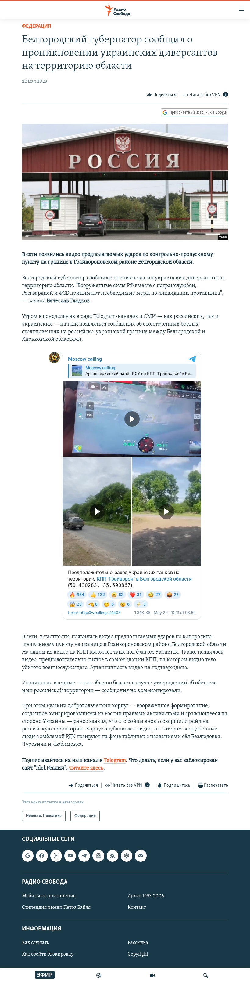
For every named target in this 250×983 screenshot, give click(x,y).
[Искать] (206, 975)
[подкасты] (99, 975)
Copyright (138, 954)
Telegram (115, 760)
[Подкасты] (126, 856)
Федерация (36, 26)
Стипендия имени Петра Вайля (56, 907)
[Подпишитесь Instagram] (98, 856)
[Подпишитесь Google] (28, 856)
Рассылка (138, 943)
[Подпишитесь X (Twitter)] (56, 856)
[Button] (161, 95)
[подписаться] (140, 856)
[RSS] (112, 856)
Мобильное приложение (49, 896)
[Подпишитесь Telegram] (84, 856)
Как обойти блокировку (47, 954)
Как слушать (35, 943)
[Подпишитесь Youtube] (70, 856)
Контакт (137, 907)
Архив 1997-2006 (146, 896)
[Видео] (152, 975)
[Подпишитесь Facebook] (42, 856)
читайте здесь (86, 768)
